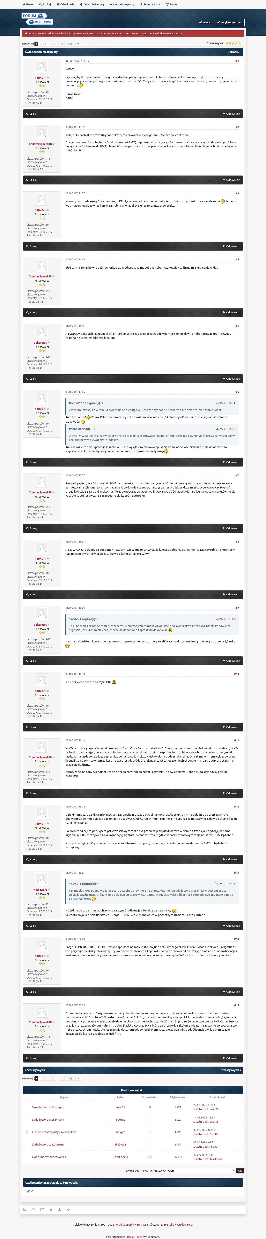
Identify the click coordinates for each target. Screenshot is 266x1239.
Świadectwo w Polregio (47, 1107)
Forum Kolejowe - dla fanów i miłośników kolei (55, 33)
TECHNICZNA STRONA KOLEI (101, 33)
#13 (236, 872)
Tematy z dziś (151, 4)
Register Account (232, 22)
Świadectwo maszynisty (48, 1119)
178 (149, 1157)
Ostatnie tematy (93, 4)
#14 (236, 939)
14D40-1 (40, 77)
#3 (237, 193)
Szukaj (46, 4)
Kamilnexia (120, 1157)
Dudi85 (214, 1134)
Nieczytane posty (123, 4)
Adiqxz (120, 1132)
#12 (236, 806)
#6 (237, 392)
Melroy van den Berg (179, 1224)
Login (206, 22)
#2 (237, 127)
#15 (236, 1005)
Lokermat (40, 342)
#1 (237, 60)
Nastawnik (40, 889)
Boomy (120, 1119)
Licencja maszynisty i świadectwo (54, 1132)
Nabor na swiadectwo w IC (49, 1157)
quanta (214, 1121)
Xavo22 (120, 1107)
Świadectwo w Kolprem (48, 1144)
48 (62, 44)
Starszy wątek (36, 1070)
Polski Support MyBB (127, 1224)
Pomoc (173, 4)
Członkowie (67, 4)
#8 (237, 541)
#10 (236, 674)
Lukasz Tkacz (134, 1236)
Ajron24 (214, 1146)
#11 (236, 740)
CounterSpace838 (40, 144)
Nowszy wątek (230, 1070)
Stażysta (120, 1144)
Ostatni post (200, 1109)
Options (232, 51)
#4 (237, 259)
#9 (237, 607)
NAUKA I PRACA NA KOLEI (137, 33)
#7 (237, 475)
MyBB (145, 1224)
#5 (237, 325)
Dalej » (70, 44)
